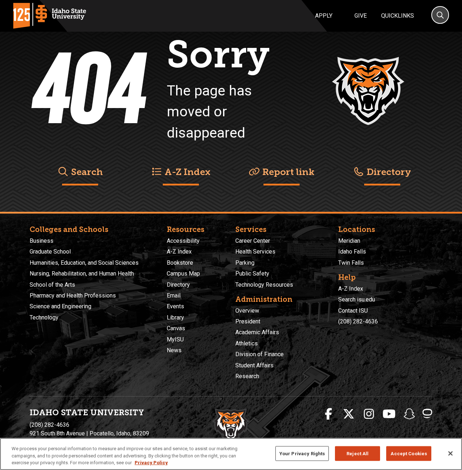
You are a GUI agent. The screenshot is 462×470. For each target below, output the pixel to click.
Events (175, 306)
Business (41, 240)
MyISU (175, 339)
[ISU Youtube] (389, 414)
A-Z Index (186, 172)
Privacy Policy (151, 462)
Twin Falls (351, 262)
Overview (247, 310)
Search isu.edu (356, 299)
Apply (323, 15)
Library (175, 317)
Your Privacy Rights (302, 453)
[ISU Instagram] (369, 414)
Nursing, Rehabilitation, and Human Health (82, 273)
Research (247, 376)
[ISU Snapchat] (409, 414)
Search (86, 172)
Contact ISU (353, 310)
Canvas (176, 328)
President (247, 321)
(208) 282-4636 (358, 321)
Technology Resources (264, 284)
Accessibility (183, 240)
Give (360, 15)
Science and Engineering (60, 306)
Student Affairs (254, 365)
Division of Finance (259, 354)
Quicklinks (397, 15)
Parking (244, 262)
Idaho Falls (352, 251)
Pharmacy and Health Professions (73, 295)
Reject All (357, 453)
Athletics (246, 343)
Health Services (255, 251)
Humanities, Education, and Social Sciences (84, 262)
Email (173, 295)
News (174, 350)
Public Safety (252, 273)
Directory (388, 172)
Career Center (252, 240)
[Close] (450, 453)
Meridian (349, 240)
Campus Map (183, 273)
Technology (44, 317)
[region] (231, 454)
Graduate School (50, 251)
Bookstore (180, 262)
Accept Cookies (409, 453)
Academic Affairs (257, 332)
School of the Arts (52, 284)
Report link (287, 172)
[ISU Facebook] (328, 414)
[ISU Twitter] (348, 414)
